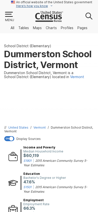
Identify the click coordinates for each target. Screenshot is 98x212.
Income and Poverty (39, 147)
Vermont (39, 127)
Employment (33, 200)
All (12, 28)
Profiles (67, 28)
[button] (9, 17)
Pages (82, 28)
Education (31, 174)
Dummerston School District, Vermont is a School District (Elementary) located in (44, 75)
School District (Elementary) (27, 46)
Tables (23, 28)
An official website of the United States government (54, 2)
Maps (37, 28)
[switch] (50, 138)
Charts (51, 28)
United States (18, 127)
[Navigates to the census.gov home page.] (49, 20)
